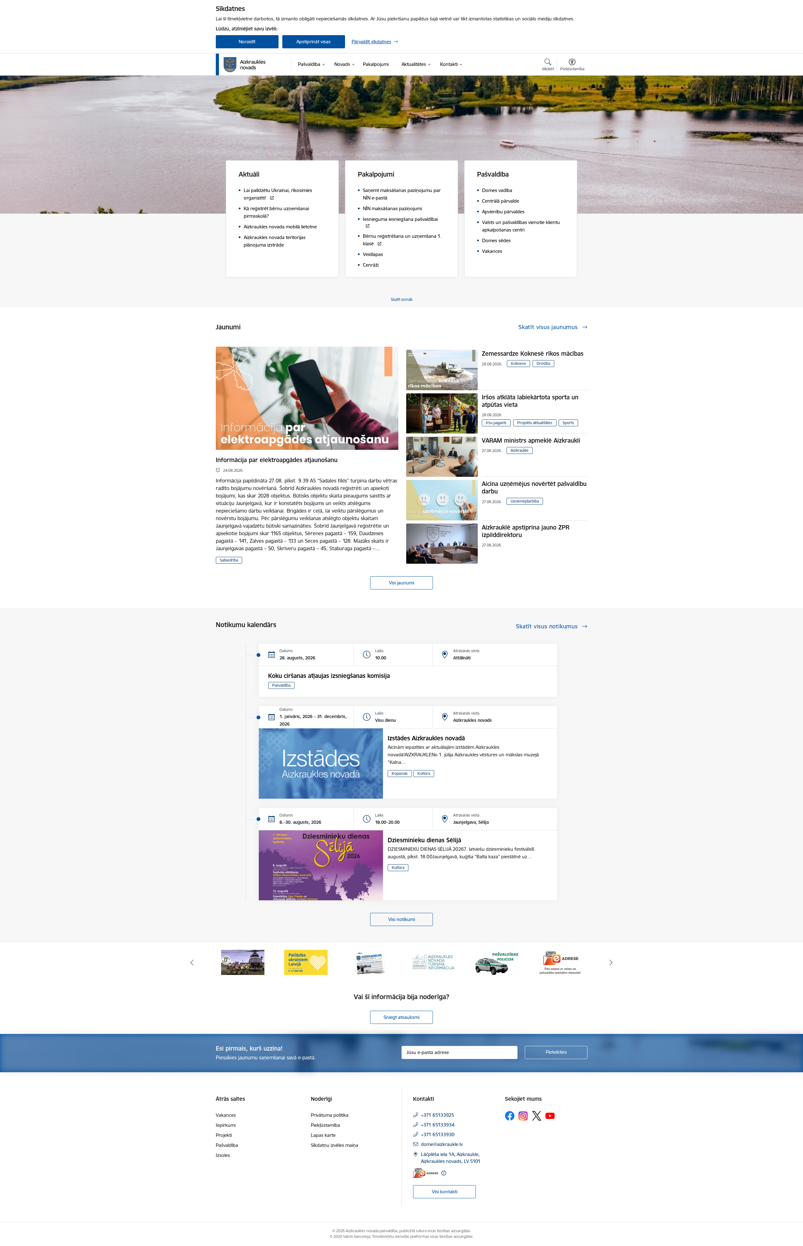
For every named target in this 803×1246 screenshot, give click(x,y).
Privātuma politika (329, 1115)
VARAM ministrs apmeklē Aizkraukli (531, 440)
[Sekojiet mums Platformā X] (536, 1116)
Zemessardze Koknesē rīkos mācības (532, 353)
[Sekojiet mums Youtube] (550, 1115)
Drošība (543, 363)
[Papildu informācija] (443, 1173)
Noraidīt (247, 42)
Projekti (224, 1135)
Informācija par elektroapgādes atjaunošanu (277, 460)
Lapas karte (323, 1135)
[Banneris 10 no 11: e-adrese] (497, 962)
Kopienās (400, 773)
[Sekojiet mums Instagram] (523, 1116)
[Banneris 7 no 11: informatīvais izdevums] (306, 962)
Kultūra (423, 773)
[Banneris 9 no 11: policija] (433, 962)
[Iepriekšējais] (192, 962)
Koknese (518, 363)
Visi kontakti (444, 1192)
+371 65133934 (438, 1125)
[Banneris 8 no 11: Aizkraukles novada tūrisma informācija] (370, 962)
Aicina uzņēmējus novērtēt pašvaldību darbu (534, 487)
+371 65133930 (438, 1134)
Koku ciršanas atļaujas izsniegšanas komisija (329, 675)
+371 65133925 (437, 1115)
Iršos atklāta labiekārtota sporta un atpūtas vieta (530, 400)
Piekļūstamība (325, 1125)
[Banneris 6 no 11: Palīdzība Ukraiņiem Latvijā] (243, 962)
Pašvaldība (281, 685)
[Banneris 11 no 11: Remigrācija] (560, 962)
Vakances (226, 1115)
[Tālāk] (611, 962)
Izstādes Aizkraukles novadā (426, 738)
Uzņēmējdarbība (525, 501)
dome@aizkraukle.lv (442, 1144)
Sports (568, 422)
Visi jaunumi (401, 583)
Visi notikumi (401, 919)
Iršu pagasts (496, 422)
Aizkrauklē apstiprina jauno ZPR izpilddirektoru (525, 531)
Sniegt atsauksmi (401, 1017)
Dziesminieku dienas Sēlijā (424, 840)
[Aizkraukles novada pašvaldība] (244, 64)
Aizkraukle (520, 450)
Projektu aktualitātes (534, 422)
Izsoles (223, 1155)
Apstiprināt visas (313, 42)
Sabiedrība (229, 560)
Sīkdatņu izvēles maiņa (334, 1145)
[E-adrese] (425, 1173)
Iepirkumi (226, 1125)
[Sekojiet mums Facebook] (509, 1116)
